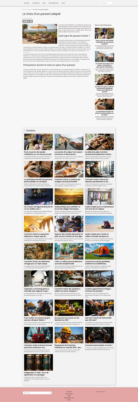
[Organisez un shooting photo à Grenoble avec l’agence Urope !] (38, 278)
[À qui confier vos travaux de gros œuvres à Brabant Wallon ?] (38, 307)
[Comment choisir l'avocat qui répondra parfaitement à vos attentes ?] (99, 169)
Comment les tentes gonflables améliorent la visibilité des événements (97, 263)
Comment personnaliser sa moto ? (98, 345)
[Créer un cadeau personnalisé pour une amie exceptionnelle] (69, 251)
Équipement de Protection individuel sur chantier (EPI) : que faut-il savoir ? (68, 347)
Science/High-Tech (54, 3)
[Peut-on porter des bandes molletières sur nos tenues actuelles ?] (104, 33)
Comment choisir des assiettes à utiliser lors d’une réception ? (67, 290)
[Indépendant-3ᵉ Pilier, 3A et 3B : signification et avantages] (38, 362)
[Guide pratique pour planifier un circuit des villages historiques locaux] (69, 196)
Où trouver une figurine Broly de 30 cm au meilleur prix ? (38, 207)
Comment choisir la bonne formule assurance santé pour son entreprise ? (38, 347)
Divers (63, 3)
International (35, 3)
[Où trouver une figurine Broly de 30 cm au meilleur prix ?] (38, 196)
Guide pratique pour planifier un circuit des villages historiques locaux (67, 208)
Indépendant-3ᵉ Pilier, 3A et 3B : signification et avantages (36, 373)
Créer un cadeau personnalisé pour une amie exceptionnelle (69, 262)
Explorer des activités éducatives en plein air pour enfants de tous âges (69, 235)
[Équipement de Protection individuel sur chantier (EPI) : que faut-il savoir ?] (69, 335)
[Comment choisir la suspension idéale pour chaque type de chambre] (38, 224)
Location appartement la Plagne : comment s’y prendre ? (98, 290)
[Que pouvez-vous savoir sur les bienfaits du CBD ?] (69, 307)
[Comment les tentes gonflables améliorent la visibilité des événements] (99, 251)
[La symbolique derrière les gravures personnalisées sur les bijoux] (104, 104)
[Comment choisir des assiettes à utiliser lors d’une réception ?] (69, 278)
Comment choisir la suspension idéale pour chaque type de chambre (36, 236)
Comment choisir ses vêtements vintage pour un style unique (37, 262)
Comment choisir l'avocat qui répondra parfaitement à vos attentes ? (96, 181)
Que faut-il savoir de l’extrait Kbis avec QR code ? (98, 319)
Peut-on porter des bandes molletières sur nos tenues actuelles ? (104, 42)
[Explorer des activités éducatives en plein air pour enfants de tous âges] (69, 224)
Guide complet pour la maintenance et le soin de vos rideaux (99, 207)
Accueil (24, 9)
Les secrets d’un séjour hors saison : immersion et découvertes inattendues (105, 65)
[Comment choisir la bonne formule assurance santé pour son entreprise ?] (38, 335)
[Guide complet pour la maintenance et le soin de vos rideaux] (99, 196)
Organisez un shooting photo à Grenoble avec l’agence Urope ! (36, 290)
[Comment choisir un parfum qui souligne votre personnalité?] (69, 169)
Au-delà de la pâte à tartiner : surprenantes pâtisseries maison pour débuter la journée (104, 89)
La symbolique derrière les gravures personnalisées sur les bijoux (104, 113)
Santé (43, 3)
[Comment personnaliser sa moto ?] (99, 335)
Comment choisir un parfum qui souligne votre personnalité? (67, 180)
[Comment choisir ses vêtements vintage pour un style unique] (38, 251)
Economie (26, 3)
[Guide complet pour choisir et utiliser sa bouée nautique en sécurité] (99, 224)
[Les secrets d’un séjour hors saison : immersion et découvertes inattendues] (104, 56)
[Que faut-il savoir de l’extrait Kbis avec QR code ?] (99, 307)
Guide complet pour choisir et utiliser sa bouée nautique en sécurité (97, 236)
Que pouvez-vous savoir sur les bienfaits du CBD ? (67, 319)
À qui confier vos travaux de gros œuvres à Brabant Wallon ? (37, 319)
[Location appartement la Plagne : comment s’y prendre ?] (99, 278)
